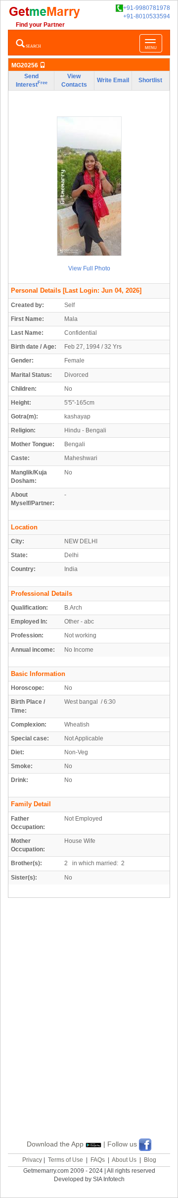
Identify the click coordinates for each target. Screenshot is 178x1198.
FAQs (97, 1159)
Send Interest (31, 80)
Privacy (32, 1159)
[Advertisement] (89, 1030)
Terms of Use (65, 1159)
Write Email (113, 80)
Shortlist (150, 80)
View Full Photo (89, 268)
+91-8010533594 (146, 16)
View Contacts (74, 80)
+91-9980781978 (146, 7)
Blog (150, 1159)
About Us (124, 1159)
